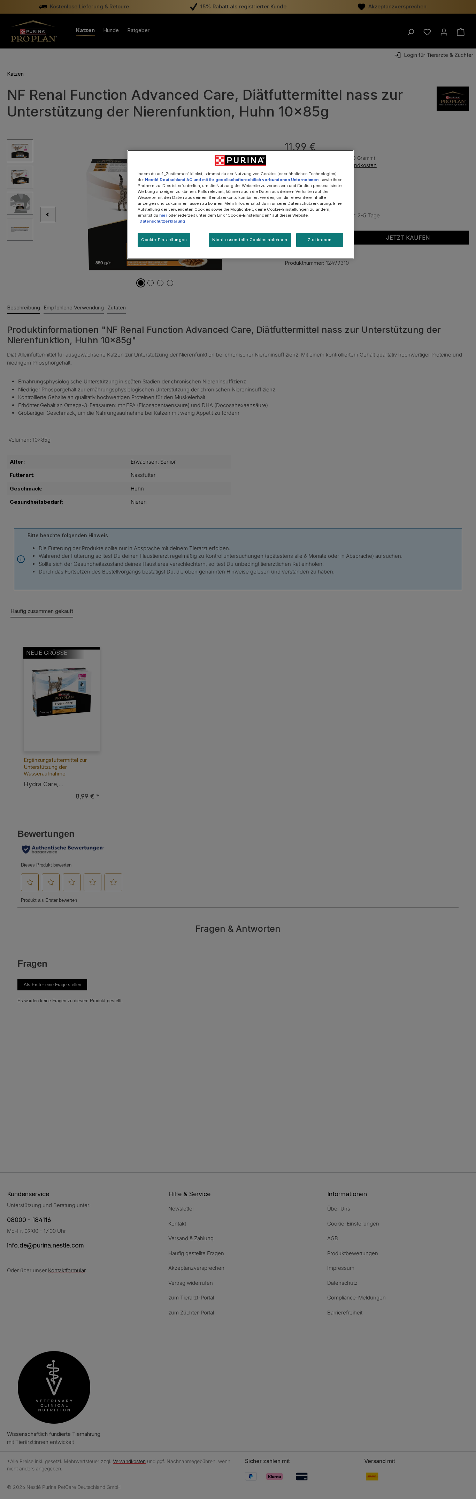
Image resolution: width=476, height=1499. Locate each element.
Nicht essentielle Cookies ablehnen (249, 239)
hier (163, 215)
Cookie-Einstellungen (164, 239)
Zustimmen (319, 239)
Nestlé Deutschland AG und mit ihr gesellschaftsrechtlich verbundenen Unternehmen (231, 179)
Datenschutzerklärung (162, 221)
